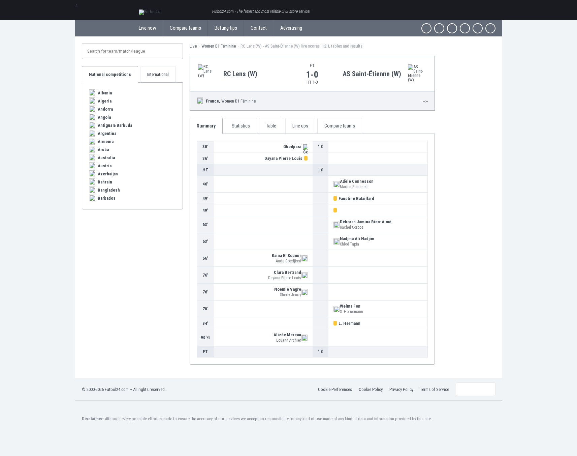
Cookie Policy (371, 389)
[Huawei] (490, 28)
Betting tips (226, 28)
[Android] (478, 28)
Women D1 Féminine (218, 46)
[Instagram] (452, 28)
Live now (147, 28)
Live (193, 46)
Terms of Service (434, 389)
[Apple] (465, 28)
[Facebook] (426, 28)
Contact (259, 28)
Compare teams (185, 28)
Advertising (291, 28)
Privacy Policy (401, 389)
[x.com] (439, 28)
